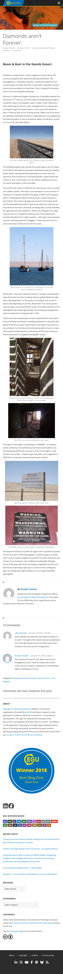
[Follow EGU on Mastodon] (36, 962)
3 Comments (16, 50)
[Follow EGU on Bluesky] (42, 962)
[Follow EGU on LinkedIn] (16, 962)
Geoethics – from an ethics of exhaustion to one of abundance (30, 874)
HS (5, 825)
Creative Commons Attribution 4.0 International (33, 923)
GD (38, 821)
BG (9, 821)
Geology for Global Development (35, 597)
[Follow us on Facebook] (11, 806)
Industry (35, 48)
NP (15, 825)
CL (14, 821)
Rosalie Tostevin (9, 48)
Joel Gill (28, 712)
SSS (39, 825)
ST (45, 825)
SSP (34, 825)
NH (10, 825)
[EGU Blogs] (13, 5)
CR (19, 821)
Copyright (23, 955)
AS (5, 821)
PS (24, 825)
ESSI (30, 821)
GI (43, 821)
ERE (24, 821)
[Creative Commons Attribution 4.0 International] (5, 938)
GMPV (54, 821)
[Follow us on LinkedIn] (5, 806)
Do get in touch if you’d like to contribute (24, 734)
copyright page (16, 931)
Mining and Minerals (47, 48)
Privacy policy (48, 955)
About (11, 955)
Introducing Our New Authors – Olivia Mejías (22, 867)
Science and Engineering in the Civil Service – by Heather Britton (30, 848)
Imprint (35, 955)
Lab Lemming (21, 633)
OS (20, 825)
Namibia (6, 50)
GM (47, 821)
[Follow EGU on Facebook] (32, 962)
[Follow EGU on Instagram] (21, 962)
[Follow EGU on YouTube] (26, 962)
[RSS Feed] (47, 962)
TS (49, 825)
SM (29, 825)
